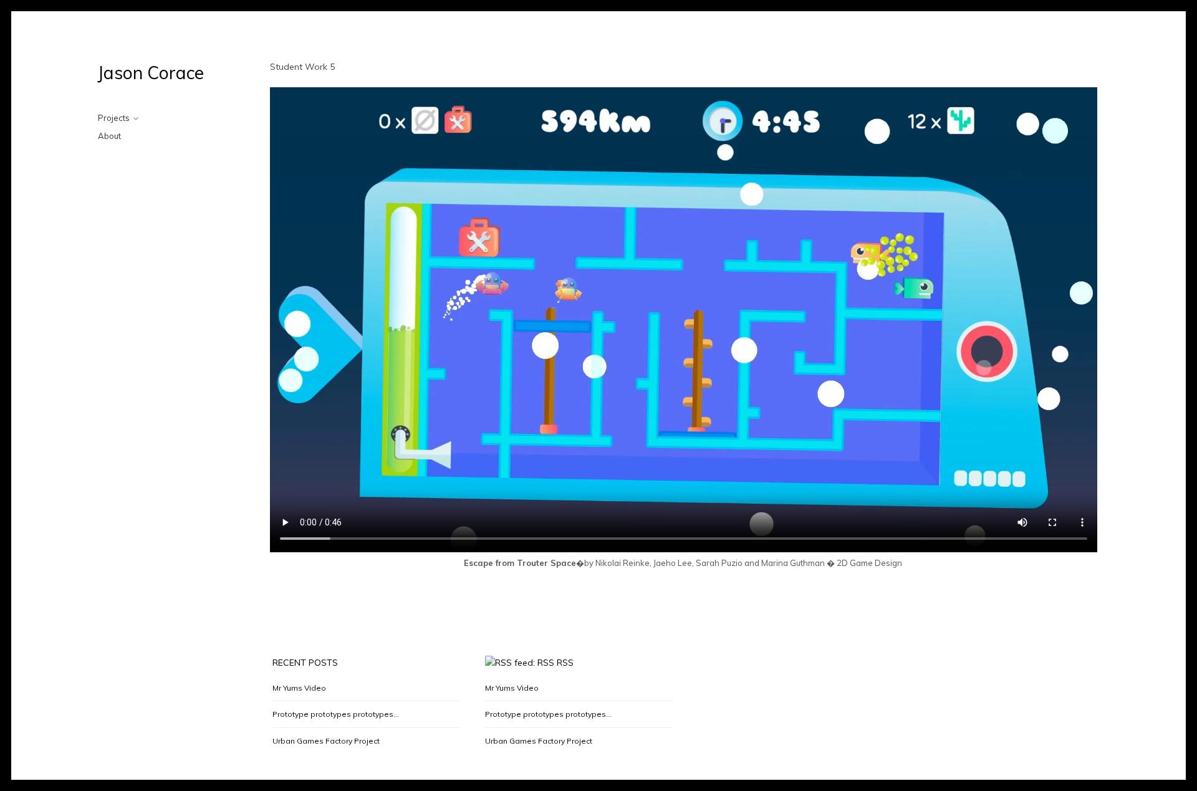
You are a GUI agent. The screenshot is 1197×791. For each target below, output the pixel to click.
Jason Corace (151, 73)
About (109, 136)
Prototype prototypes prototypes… (335, 714)
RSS (565, 662)
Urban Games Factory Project (326, 740)
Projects (114, 118)
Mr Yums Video (299, 688)
